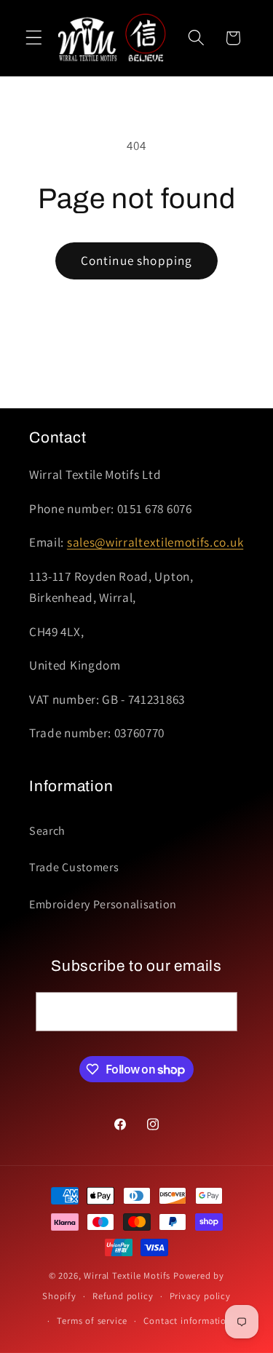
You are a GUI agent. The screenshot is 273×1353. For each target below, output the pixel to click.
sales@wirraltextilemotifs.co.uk (155, 541)
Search (47, 830)
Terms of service (92, 1320)
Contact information (187, 1320)
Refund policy (122, 1296)
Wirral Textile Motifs (128, 1275)
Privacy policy (200, 1296)
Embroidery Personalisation (103, 904)
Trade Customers (74, 867)
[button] (33, 38)
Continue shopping (137, 260)
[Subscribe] (218, 1011)
